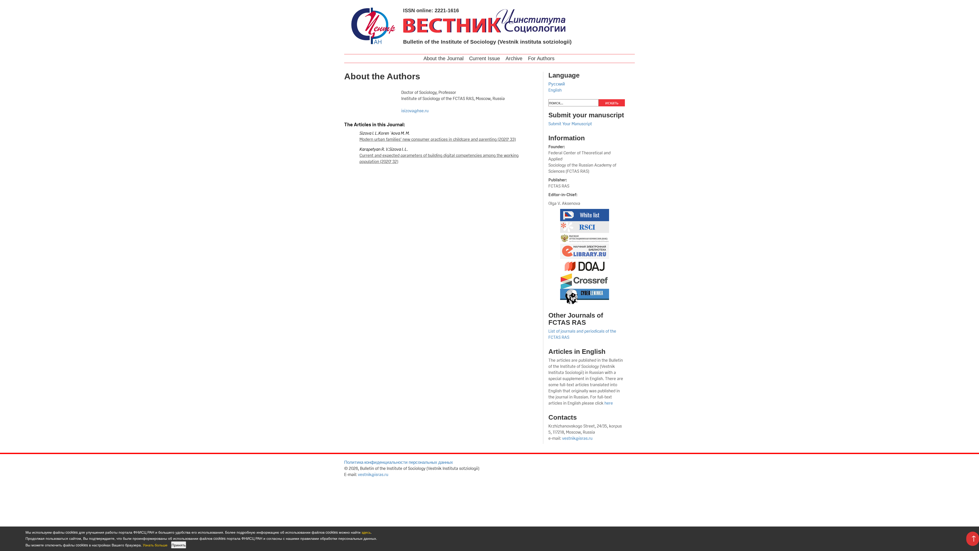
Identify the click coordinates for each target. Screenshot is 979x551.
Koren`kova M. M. (394, 133)
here (609, 403)
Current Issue (484, 58)
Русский (556, 84)
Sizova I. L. (368, 133)
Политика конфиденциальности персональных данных (398, 462)
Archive (514, 58)
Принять (179, 544)
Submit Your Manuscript (570, 124)
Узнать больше (155, 544)
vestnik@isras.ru (577, 438)
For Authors (541, 58)
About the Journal (443, 58)
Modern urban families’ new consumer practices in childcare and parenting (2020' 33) (437, 139)
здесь (366, 532)
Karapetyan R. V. (374, 149)
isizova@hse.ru (415, 111)
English (555, 90)
